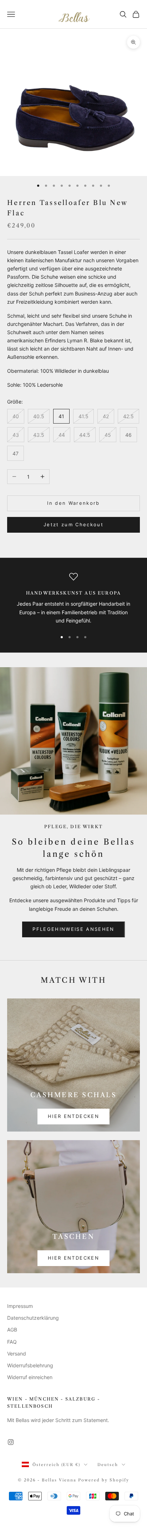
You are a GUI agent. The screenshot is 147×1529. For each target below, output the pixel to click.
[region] (73, 598)
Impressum (20, 1306)
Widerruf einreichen (29, 1377)
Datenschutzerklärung (33, 1318)
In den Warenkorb (73, 503)
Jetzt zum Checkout (73, 524)
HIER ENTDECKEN (73, 1116)
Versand (16, 1353)
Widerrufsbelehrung (30, 1365)
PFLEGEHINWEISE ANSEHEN (73, 929)
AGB (12, 1330)
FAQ (12, 1342)
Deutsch (107, 1464)
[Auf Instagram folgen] (10, 1442)
